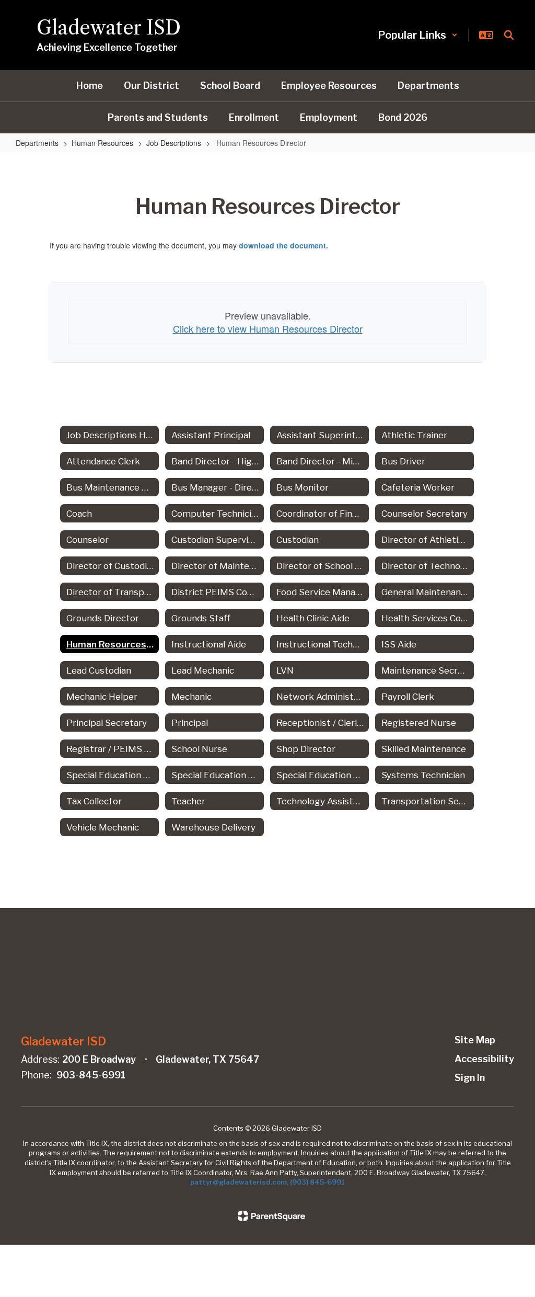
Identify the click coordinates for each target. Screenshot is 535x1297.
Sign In (470, 1077)
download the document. (283, 245)
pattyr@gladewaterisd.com (238, 1182)
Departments (37, 143)
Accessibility (484, 1058)
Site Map (475, 1039)
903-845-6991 (90, 1075)
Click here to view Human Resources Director (268, 328)
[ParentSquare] (271, 1216)
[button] (418, 35)
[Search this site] (509, 35)
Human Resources (102, 143)
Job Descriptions (173, 143)
